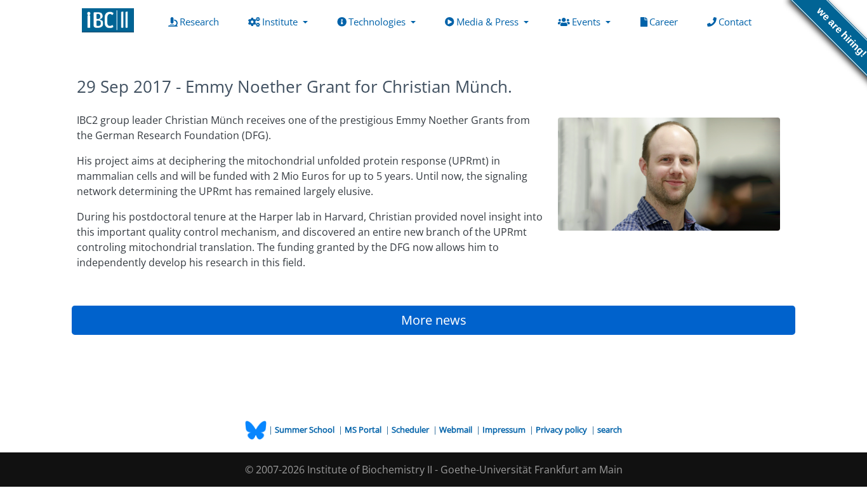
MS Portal (364, 429)
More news (434, 320)
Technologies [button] (378, 21)
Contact (737, 21)
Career (666, 21)
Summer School (305, 429)
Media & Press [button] (488, 21)
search (609, 429)
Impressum (504, 429)
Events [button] (587, 21)
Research (202, 21)
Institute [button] (281, 21)
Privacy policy (562, 429)
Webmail (456, 429)
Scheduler (411, 429)
